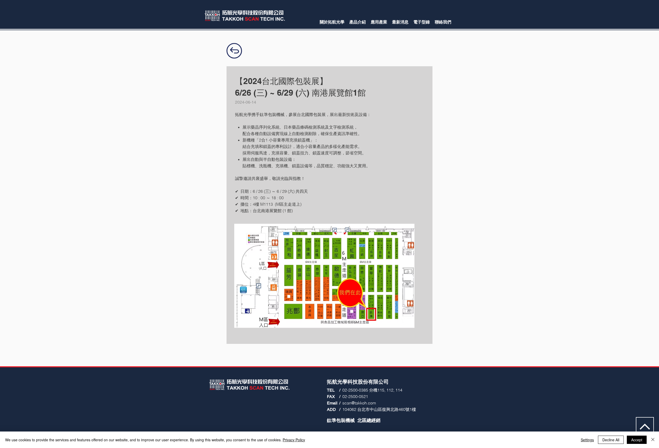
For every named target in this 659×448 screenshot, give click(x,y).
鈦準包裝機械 (341, 420)
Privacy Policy (294, 439)
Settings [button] (587, 439)
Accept (636, 439)
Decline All (610, 439)
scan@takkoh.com (359, 402)
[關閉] (653, 440)
